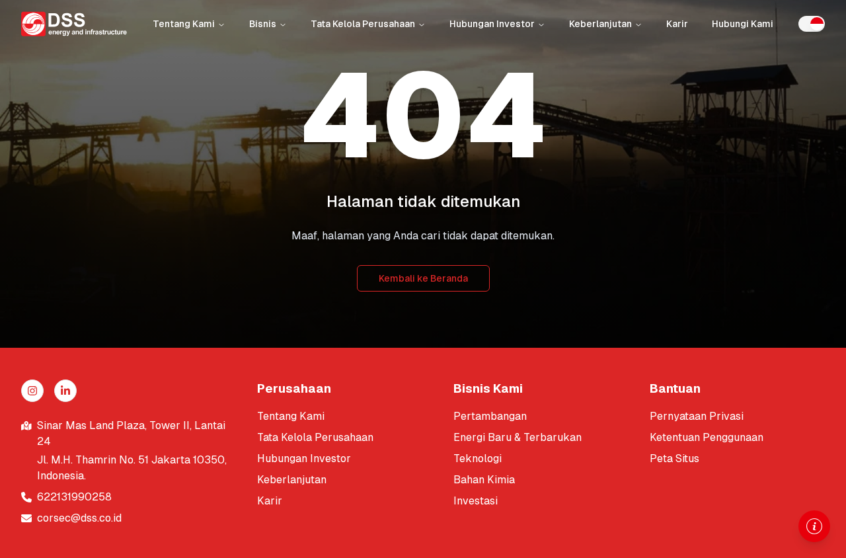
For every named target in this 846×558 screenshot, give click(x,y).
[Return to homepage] (74, 24)
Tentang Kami (184, 24)
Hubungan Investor (492, 24)
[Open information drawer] (814, 526)
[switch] (811, 24)
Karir (677, 24)
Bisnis (262, 24)
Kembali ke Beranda (423, 278)
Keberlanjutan (600, 24)
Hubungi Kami (742, 24)
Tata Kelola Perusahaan (363, 24)
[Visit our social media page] (32, 390)
